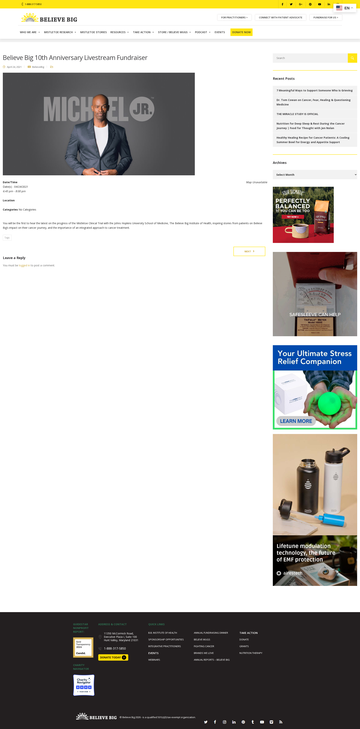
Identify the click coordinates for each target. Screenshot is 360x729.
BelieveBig (38, 67)
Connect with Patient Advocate (280, 17)
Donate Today (110, 657)
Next (247, 251)
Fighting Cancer (204, 646)
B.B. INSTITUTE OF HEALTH (162, 632)
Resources (117, 32)
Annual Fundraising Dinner (211, 632)
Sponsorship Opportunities (166, 639)
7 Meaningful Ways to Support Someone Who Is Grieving (315, 90)
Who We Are (28, 32)
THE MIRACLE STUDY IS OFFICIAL (297, 114)
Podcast (201, 32)
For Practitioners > (234, 17)
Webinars (154, 659)
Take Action (142, 32)
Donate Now (241, 32)
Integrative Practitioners (164, 646)
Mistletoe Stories (93, 32)
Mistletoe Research (58, 32)
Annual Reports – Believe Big (212, 659)
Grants (244, 646)
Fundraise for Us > (326, 17)
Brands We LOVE (204, 653)
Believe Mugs (202, 639)
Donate (244, 639)
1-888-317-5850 (33, 4)
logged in (24, 265)
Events (220, 32)
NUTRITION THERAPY (250, 653)
